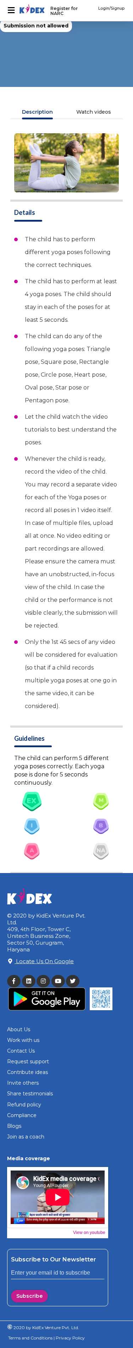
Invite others (23, 1083)
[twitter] (73, 981)
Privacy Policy (70, 1338)
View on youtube (89, 1232)
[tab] (32, 801)
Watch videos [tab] (93, 112)
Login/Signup (111, 8)
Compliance (22, 1115)
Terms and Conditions (30, 1338)
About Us (18, 1029)
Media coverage (28, 1158)
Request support (28, 1061)
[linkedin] (29, 981)
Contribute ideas (27, 1072)
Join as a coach (25, 1137)
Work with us (23, 1040)
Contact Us (21, 1051)
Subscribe (29, 1296)
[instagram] (44, 981)
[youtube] (58, 981)
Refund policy (24, 1104)
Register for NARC (64, 11)
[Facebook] (14, 981)
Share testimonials (30, 1093)
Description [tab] (37, 112)
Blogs (14, 1126)
